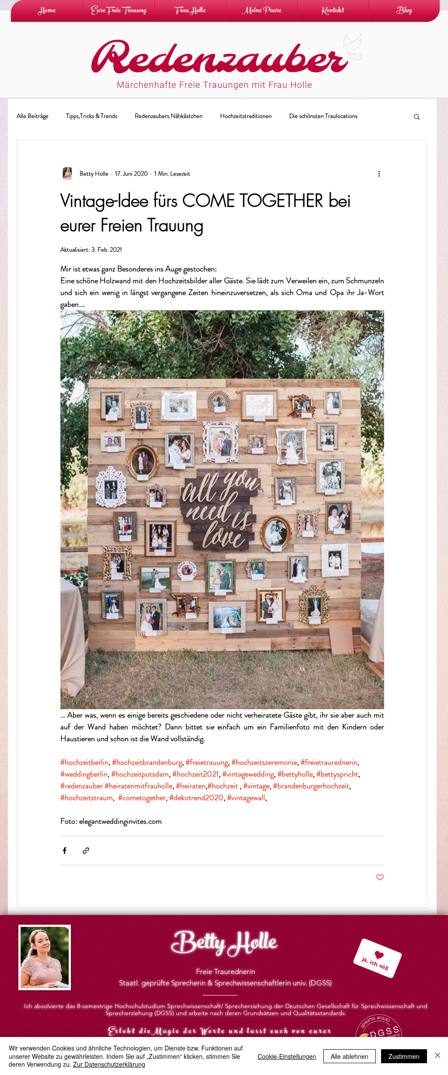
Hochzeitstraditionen (246, 116)
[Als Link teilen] (86, 850)
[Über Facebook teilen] (64, 850)
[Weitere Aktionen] (379, 173)
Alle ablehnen (349, 1056)
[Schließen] (437, 1056)
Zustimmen (404, 1056)
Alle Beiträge (33, 116)
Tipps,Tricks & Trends (91, 116)
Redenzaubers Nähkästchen (169, 116)
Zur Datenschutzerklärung (109, 1064)
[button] (417, 117)
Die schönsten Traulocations (323, 116)
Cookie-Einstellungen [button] (287, 1056)
